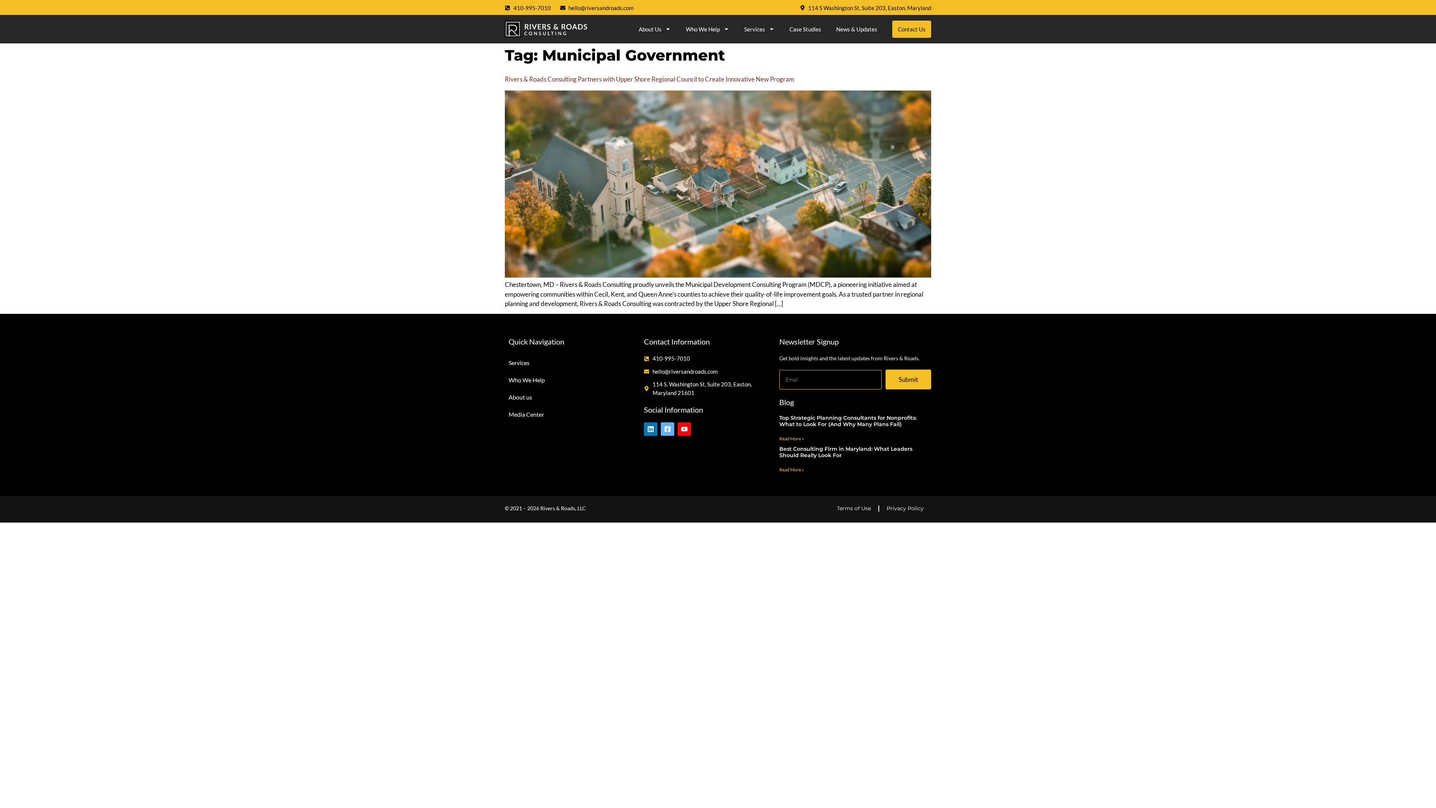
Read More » (791, 438)
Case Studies (805, 29)
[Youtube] (684, 429)
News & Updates (856, 29)
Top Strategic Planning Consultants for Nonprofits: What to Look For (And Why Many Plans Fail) (848, 421)
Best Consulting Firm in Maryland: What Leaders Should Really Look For (845, 452)
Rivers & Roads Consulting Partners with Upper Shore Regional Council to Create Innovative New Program (649, 79)
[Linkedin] (650, 429)
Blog (786, 402)
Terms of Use (854, 508)
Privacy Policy (905, 508)
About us (650, 29)
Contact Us (912, 29)
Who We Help (703, 29)
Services (754, 29)
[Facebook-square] (667, 429)
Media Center (526, 414)
